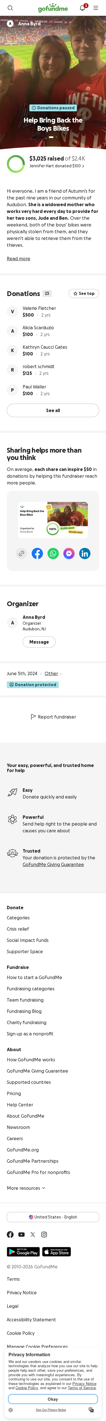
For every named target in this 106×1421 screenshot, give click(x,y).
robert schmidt (39, 366)
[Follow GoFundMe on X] (32, 1234)
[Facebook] (37, 553)
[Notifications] (82, 8)
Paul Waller (34, 386)
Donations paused (56, 108)
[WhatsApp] (53, 553)
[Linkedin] (84, 553)
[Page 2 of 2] (56, 137)
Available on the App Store (56, 1252)
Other (51, 673)
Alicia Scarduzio (38, 327)
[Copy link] (21, 553)
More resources (23, 1188)
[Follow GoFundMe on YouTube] (21, 1234)
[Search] (10, 8)
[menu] (95, 8)
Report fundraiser (57, 716)
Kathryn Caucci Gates (45, 347)
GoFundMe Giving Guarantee (53, 864)
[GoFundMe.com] (53, 8)
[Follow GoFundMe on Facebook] (10, 1234)
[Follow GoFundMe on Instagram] (44, 1234)
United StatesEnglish (55, 1217)
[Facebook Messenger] (69, 553)
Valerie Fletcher (39, 308)
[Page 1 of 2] (51, 137)
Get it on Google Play (23, 1252)
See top (87, 293)
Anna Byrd (34, 617)
